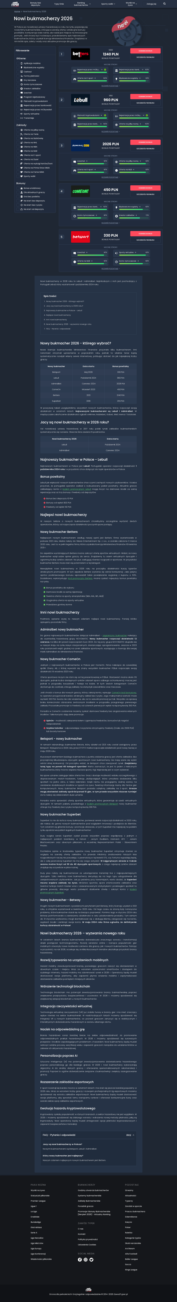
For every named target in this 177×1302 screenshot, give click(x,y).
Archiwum (130, 1248)
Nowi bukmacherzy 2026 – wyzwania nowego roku (68, 324)
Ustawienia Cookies (87, 1244)
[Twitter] (91, 1260)
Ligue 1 (33, 1206)
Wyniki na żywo (130, 3)
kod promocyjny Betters (80, 578)
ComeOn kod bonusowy (124, 692)
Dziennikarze (131, 1216)
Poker (128, 1227)
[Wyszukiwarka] (164, 4)
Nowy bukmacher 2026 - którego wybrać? (65, 301)
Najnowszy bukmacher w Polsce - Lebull (64, 310)
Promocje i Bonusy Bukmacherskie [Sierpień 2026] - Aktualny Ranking (94, 1213)
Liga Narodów (37, 1238)
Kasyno (128, 1222)
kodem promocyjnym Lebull (77, 489)
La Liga (34, 1211)
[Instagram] (86, 1260)
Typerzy (129, 1201)
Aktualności (130, 1195)
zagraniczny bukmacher (115, 635)
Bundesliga (36, 1222)
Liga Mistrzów (37, 1243)
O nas (80, 1228)
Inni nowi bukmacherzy (56, 319)
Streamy (129, 1190)
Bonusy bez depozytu (35, 3)
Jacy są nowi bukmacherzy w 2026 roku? (64, 306)
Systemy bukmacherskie (89, 1195)
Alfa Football (131, 1253)
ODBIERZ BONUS (145, 51)
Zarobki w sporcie (133, 1206)
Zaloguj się (151, 4)
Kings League (131, 1269)
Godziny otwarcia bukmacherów (93, 1190)
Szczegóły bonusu (145, 57)
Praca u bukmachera (135, 1211)
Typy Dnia (59, 4)
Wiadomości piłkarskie (41, 1259)
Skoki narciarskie (133, 1243)
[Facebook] (80, 1260)
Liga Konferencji (38, 1253)
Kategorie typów (133, 1238)
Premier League (38, 1201)
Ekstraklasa (36, 1227)
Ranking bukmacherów (81, 3)
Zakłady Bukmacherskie (89, 1201)
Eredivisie (35, 1216)
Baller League (131, 1259)
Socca (128, 1264)
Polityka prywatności (88, 1239)
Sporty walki (107, 4)
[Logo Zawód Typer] (15, 4)
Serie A (34, 1232)
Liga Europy (36, 1248)
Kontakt (81, 1234)
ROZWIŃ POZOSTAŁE (110, 86)
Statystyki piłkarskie (40, 1195)
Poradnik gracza (85, 1206)
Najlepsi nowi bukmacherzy (58, 315)
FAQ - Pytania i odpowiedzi (58, 329)
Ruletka (128, 1232)
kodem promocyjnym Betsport (102, 803)
